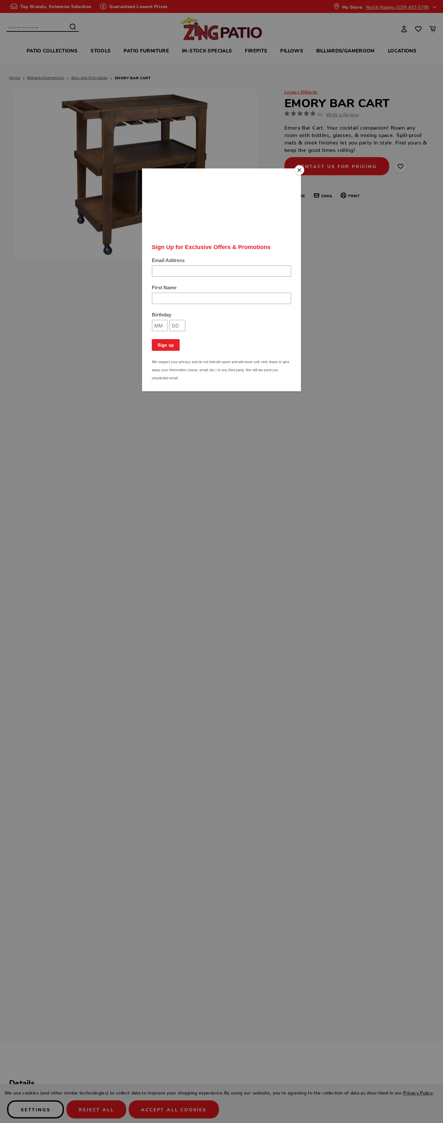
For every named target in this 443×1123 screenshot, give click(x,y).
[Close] (299, 170)
